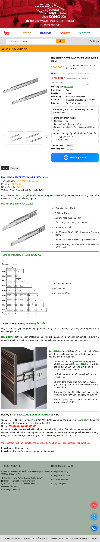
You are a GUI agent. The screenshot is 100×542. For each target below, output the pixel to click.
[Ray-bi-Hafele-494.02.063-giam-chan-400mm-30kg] (34, 137)
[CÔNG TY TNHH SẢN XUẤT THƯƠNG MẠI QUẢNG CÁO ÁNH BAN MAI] (50, 14)
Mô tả (5, 168)
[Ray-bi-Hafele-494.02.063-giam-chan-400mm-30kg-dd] (15, 137)
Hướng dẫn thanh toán (60, 476)
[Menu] (2, 41)
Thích (55, 73)
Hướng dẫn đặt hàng (59, 472)
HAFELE (70, 145)
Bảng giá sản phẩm (59, 484)
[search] (60, 41)
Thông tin (14, 168)
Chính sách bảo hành (59, 480)
